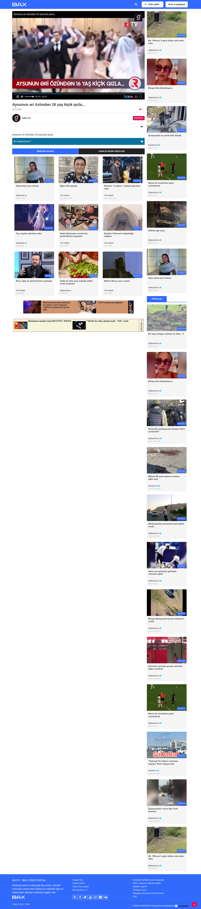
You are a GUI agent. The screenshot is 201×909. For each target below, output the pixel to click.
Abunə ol (138, 118)
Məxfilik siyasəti (140, 886)
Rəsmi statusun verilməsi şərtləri (147, 883)
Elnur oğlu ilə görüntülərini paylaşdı (34, 281)
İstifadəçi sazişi (139, 890)
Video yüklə (153, 4)
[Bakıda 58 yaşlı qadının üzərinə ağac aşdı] (167, 460)
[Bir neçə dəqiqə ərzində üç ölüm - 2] (167, 318)
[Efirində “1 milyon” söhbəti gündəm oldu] (122, 170)
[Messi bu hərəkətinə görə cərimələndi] (167, 167)
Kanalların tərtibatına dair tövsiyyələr (148, 880)
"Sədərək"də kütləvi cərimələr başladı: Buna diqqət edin (163, 762)
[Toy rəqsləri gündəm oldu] (34, 217)
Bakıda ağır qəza (156, 230)
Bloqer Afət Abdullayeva (160, 88)
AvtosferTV (152, 771)
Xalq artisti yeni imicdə (27, 186)
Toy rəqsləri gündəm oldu (29, 233)
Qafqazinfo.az (21, 195)
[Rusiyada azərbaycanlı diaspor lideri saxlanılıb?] (167, 412)
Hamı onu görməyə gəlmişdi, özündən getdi (162, 572)
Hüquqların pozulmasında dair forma (148, 893)
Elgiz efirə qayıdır (68, 186)
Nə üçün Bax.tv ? (80, 890)
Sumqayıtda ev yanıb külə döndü (164, 135)
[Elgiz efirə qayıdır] (78, 170)
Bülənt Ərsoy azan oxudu (117, 281)
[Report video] (142, 127)
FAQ (135, 896)
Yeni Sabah (64, 195)
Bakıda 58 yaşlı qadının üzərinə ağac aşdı (164, 477)
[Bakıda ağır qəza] (167, 214)
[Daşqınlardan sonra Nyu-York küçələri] (167, 792)
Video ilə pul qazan (81, 886)
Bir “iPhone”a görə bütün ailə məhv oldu (166, 41)
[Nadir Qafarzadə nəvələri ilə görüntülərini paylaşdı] (78, 217)
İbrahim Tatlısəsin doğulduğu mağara (119, 234)
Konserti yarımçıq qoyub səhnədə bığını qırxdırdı (165, 667)
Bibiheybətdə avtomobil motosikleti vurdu (166, 525)
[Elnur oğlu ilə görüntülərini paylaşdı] (34, 265)
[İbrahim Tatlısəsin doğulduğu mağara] (122, 217)
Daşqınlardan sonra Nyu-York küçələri (163, 809)
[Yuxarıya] (194, 904)
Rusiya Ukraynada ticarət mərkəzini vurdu (166, 620)
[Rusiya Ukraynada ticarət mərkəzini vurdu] (167, 602)
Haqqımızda (78, 880)
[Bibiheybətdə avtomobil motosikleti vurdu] (167, 507)
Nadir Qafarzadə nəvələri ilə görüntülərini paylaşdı (74, 234)
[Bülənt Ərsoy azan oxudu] (122, 265)
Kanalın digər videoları (112, 151)
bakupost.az (153, 145)
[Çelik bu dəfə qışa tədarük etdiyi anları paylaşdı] (78, 265)
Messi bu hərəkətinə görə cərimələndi (161, 184)
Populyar (157, 299)
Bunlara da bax (45, 151)
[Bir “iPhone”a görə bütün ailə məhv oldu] (167, 24)
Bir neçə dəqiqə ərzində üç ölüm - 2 (166, 334)
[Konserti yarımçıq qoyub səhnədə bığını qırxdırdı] (167, 650)
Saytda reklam (79, 883)
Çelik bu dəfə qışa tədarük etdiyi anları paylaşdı (76, 282)
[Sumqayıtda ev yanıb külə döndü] (167, 119)
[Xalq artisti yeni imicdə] (34, 170)
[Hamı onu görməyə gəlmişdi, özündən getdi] (167, 555)
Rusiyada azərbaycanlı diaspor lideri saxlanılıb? (166, 430)
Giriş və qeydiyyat (176, 4)
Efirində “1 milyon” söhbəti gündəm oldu (122, 187)
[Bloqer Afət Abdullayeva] (167, 72)
